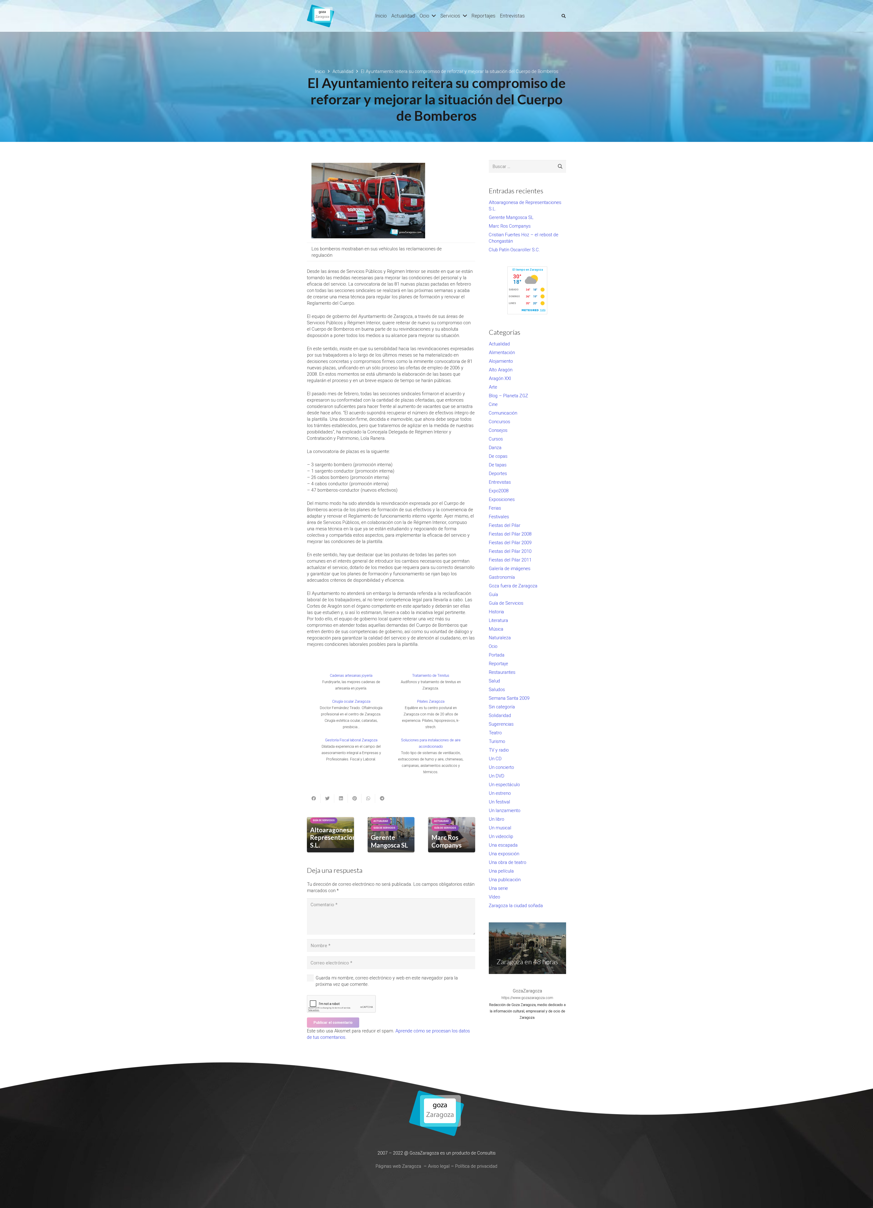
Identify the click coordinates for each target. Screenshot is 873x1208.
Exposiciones (502, 499)
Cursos (496, 439)
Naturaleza (500, 637)
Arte (493, 387)
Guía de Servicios (506, 603)
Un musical (500, 827)
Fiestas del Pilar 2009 (510, 542)
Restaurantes (502, 672)
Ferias (495, 508)
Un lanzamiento (504, 810)
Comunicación (503, 413)
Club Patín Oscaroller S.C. (514, 249)
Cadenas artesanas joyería (351, 675)
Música (496, 629)
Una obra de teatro (507, 862)
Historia (496, 611)
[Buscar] (563, 16)
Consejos (498, 430)
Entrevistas (500, 482)
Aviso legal (439, 1166)
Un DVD (496, 776)
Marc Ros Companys (446, 841)
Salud (494, 681)
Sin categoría (502, 707)
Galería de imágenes (509, 568)
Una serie (498, 888)
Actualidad (499, 344)
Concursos (499, 421)
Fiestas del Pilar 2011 (510, 560)
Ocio (493, 646)
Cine (493, 404)
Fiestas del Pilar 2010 (510, 551)
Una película (501, 871)
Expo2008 (499, 490)
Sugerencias (501, 724)
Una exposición (504, 853)
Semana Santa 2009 (509, 698)
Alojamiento (501, 361)
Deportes (498, 473)
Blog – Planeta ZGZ (508, 395)
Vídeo (494, 897)
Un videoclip (501, 836)
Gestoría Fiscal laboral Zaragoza (351, 740)
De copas (498, 456)
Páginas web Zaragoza (398, 1166)
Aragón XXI (500, 378)
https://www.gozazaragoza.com (527, 998)
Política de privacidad (476, 1166)
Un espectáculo (504, 784)
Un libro (496, 819)
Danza (495, 447)
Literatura (498, 620)
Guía (493, 594)
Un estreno (500, 793)
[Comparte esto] (314, 798)
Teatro (495, 732)
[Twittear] (327, 798)
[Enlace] (320, 16)
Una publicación (505, 879)
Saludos (497, 689)
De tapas (498, 465)
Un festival (499, 802)
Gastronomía (502, 577)
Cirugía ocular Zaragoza (351, 701)
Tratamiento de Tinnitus (430, 675)
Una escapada (503, 845)
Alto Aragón (500, 369)
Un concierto (501, 767)
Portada (496, 655)
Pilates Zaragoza (430, 701)
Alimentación (502, 352)
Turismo (497, 741)
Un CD (495, 758)
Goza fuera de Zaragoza (513, 586)
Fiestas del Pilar (504, 525)
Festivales (499, 516)
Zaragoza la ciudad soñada (516, 905)
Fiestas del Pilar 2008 (510, 534)
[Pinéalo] (354, 798)
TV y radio (499, 750)
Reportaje (498, 663)
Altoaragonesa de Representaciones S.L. (336, 837)
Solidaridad (500, 715)
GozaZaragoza (527, 991)
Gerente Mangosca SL (389, 841)
